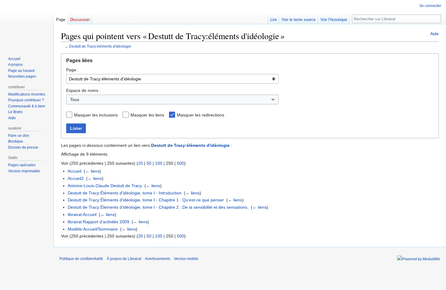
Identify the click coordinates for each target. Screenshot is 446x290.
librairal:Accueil (82, 214)
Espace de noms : (83, 90)
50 (149, 163)
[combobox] (172, 79)
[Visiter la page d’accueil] (26, 24)
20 (140, 163)
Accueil (74, 171)
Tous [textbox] (74, 99)
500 (180, 163)
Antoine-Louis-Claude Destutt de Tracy (105, 185)
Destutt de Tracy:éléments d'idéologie (100, 46)
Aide (434, 33)
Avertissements (157, 259)
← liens (92, 171)
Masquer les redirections (200, 115)
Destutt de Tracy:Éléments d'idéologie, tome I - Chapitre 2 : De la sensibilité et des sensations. (158, 207)
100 (158, 163)
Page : (72, 69)
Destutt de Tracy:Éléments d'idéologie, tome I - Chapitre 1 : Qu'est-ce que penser (146, 199)
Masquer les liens (147, 115)
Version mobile (186, 259)
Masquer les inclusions (96, 115)
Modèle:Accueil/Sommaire (93, 229)
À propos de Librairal (124, 259)
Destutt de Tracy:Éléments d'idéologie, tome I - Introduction (124, 193)
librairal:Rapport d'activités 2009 (98, 221)
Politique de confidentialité (81, 259)
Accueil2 (76, 178)
